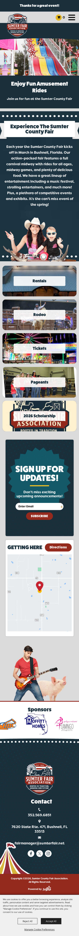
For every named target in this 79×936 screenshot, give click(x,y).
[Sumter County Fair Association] (17, 25)
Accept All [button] (51, 921)
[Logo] (39, 778)
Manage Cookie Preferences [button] (39, 929)
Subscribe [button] (39, 516)
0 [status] (64, 17)
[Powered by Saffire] (47, 888)
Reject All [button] (27, 921)
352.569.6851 (39, 815)
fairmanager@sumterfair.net (39, 843)
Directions (58, 547)
